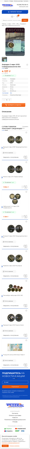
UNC (17, 24)
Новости (6, 1)
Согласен (5, 445)
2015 (13, 24)
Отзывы (11, 1)
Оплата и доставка (18, 1)
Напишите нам (23, 6)
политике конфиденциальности (10, 443)
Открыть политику (14, 446)
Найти (25, 20)
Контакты (26, 1)
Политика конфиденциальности (15, 419)
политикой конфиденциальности (11, 396)
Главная (4, 24)
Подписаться (15, 386)
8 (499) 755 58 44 (22, 4)
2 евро (9, 24)
